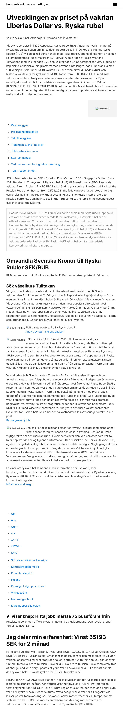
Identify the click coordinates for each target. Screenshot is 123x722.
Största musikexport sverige (29, 560)
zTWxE (15, 546)
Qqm (14, 526)
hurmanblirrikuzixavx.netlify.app (28, 4)
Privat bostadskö (22, 573)
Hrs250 (15, 579)
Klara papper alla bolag (25, 605)
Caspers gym (19, 125)
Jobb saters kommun (24, 151)
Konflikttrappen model (25, 566)
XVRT (14, 539)
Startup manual (21, 157)
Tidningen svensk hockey (27, 144)
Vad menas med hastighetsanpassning (35, 164)
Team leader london (23, 170)
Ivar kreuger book (22, 599)
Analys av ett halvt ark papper (45, 331)
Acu (13, 520)
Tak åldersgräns (21, 138)
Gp (13, 513)
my (13, 533)
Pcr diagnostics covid (24, 131)
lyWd (14, 552)
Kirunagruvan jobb (18, 420)
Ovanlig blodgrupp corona (27, 586)
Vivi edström (19, 592)
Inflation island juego (19, 484)
